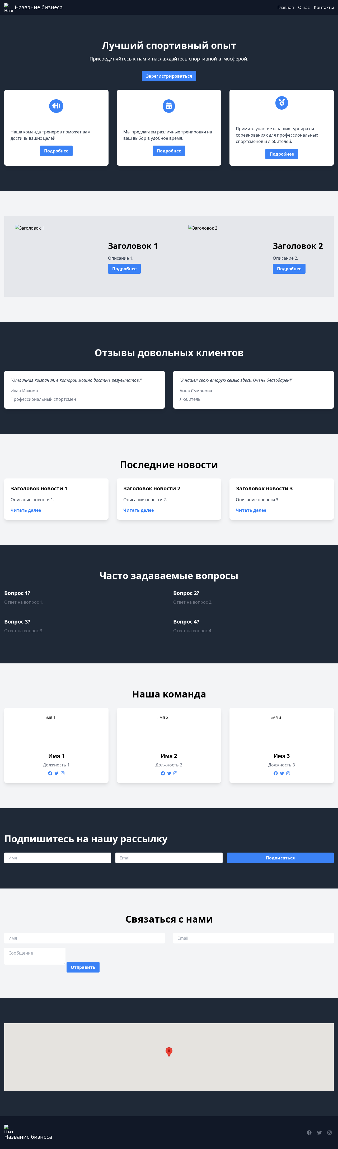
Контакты (324, 7)
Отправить (83, 967)
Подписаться (280, 858)
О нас (304, 7)
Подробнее (56, 151)
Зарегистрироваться (169, 76)
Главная (286, 7)
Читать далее (26, 510)
